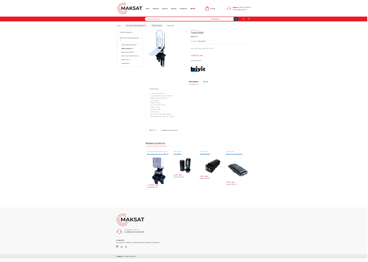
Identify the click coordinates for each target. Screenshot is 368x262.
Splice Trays (126, 59)
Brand (205, 82)
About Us (156, 8)
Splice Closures (156, 25)
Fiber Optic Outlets (128, 52)
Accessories (126, 63)
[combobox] (177, 19)
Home (147, 8)
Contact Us (183, 8)
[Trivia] (198, 69)
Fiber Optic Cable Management (135, 25)
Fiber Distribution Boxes (129, 45)
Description (193, 82)
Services (165, 8)
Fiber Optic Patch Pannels (130, 56)
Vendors (173, 8)
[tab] (193, 82)
